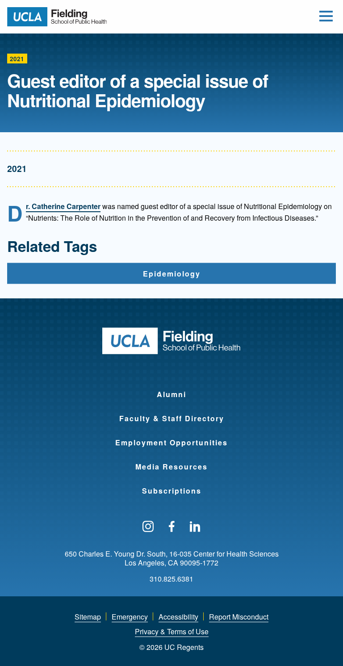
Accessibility (178, 617)
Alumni (171, 394)
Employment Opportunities (171, 442)
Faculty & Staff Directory (171, 418)
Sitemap (88, 617)
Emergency (130, 617)
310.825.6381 (171, 578)
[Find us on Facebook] (172, 527)
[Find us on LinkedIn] (195, 527)
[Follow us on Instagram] (148, 527)
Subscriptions (171, 491)
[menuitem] (171, 389)
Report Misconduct (238, 617)
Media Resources (171, 466)
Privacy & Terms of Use (172, 631)
